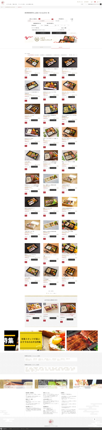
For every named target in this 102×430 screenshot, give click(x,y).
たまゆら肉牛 (27, 161)
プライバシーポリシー (16, 428)
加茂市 (56, 367)
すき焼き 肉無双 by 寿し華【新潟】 (30, 256)
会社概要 (10, 428)
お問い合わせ (80, 1)
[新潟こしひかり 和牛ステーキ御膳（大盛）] (50, 132)
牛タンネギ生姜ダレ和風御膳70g (49, 115)
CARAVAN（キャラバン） (28, 117)
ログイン (99, 1)
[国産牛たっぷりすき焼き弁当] (32, 248)
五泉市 (71, 367)
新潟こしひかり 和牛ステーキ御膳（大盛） (50, 139)
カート (93, 1)
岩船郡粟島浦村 (35, 367)
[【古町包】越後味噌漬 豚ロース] (69, 202)
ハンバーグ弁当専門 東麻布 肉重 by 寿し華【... (31, 95)
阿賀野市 (27, 367)
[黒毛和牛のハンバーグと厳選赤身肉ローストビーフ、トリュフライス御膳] (32, 178)
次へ (54, 293)
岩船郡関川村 (41, 367)
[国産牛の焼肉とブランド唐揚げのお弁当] (69, 62)
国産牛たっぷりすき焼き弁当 (30, 254)
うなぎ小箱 (45, 314)
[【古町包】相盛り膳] (69, 178)
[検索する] (100, 4)
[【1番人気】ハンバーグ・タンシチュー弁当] (32, 62)
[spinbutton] (29, 75)
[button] (30, 74)
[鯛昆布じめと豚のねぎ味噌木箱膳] (50, 225)
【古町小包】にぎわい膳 (29, 231)
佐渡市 (74, 367)
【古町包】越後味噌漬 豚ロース (68, 208)
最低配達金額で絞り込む (37, 23)
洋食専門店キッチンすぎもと (29, 188)
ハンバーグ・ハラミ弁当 (29, 115)
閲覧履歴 (86, 1)
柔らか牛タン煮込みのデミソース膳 (68, 138)
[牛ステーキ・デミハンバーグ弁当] (69, 85)
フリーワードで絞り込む (35, 27)
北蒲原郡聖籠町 (66, 367)
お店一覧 (41, 47)
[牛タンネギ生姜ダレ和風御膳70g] (50, 109)
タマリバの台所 (64, 233)
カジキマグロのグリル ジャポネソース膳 (50, 255)
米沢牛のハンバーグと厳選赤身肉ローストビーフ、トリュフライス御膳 (50, 162)
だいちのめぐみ (45, 141)
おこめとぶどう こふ (65, 140)
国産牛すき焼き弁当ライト (30, 208)
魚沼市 (46, 367)
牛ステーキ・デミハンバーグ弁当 (68, 92)
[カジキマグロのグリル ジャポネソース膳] (50, 248)
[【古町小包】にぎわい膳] (32, 225)
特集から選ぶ (15, 4)
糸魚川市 (30, 367)
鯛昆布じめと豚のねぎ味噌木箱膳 (49, 231)
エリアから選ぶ (9, 4)
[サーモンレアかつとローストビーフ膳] (69, 248)
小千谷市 (49, 367)
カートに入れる (34, 98)
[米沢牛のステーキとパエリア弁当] (50, 85)
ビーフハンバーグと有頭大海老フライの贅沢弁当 (32, 93)
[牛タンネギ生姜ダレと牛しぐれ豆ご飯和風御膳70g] (69, 109)
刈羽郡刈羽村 (60, 367)
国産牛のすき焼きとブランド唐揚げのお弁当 (50, 69)
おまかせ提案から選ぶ (29, 4)
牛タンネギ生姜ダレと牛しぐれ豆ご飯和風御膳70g (69, 116)
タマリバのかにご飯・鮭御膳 (67, 231)
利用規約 (27, 428)
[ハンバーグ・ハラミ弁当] (32, 109)
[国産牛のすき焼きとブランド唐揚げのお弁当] (50, 62)
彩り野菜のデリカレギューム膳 (68, 277)
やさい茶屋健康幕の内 (30, 314)
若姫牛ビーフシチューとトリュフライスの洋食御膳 (50, 278)
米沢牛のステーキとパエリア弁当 (49, 92)
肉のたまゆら (27, 163)
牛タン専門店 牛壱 (46, 117)
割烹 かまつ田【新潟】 (46, 233)
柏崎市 (53, 367)
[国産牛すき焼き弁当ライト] (32, 202)
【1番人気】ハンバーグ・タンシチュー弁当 (32, 69)
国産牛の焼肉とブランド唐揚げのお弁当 (69, 69)
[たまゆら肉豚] (32, 271)
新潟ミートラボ (27, 140)
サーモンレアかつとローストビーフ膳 (69, 254)
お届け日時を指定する (50, 23)
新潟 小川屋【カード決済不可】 (29, 233)
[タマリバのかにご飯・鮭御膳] (69, 225)
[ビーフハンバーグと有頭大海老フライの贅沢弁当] (32, 85)
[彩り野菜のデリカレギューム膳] (69, 271)
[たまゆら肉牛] (32, 155)
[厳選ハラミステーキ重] (50, 202)
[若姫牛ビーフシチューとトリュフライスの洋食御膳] (50, 271)
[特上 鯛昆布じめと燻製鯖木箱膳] (50, 178)
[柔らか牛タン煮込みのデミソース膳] (69, 132)
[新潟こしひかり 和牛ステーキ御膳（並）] (69, 155)
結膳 (2, 3)
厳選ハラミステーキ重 (47, 208)
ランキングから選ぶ (21, 4)
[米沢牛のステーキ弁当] (32, 132)
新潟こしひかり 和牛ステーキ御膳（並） (68, 162)
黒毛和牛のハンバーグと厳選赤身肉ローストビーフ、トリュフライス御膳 (32, 186)
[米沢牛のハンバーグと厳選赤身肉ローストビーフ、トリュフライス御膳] (50, 155)
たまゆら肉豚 (27, 277)
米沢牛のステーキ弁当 (29, 138)
